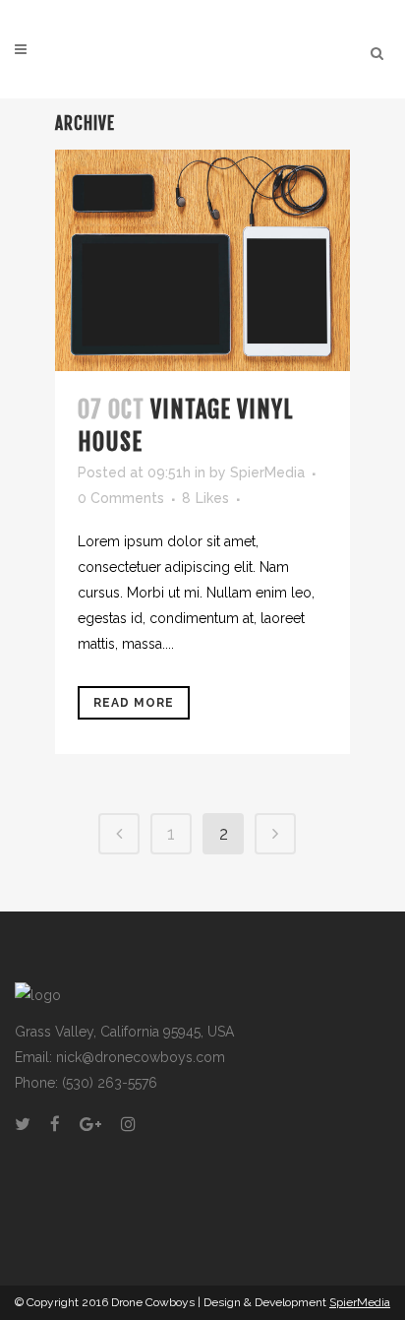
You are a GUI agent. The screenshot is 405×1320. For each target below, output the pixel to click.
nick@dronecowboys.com (140, 1057)
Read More (133, 703)
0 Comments (121, 498)
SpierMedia (267, 472)
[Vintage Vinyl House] (202, 260)
